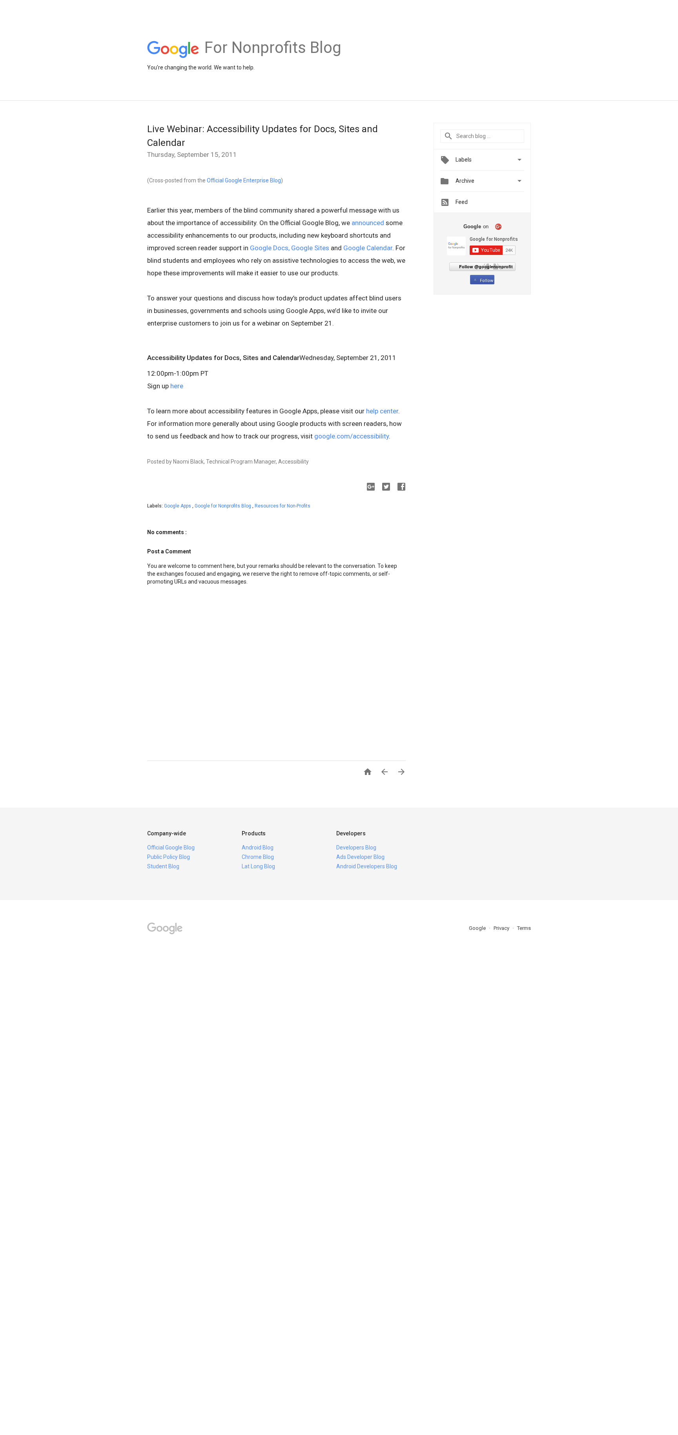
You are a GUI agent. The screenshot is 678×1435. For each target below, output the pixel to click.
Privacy (502, 928)
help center (382, 411)
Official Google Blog (171, 847)
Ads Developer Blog (360, 857)
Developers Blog (356, 847)
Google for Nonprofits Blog (223, 506)
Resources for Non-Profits (282, 506)
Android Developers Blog (366, 866)
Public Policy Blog (168, 857)
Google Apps (178, 506)
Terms (524, 928)
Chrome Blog (258, 857)
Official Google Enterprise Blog (244, 180)
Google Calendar (367, 248)
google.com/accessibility (351, 436)
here (176, 386)
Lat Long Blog (258, 866)
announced (368, 223)
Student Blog (163, 866)
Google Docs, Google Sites (289, 248)
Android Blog (257, 847)
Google (478, 928)
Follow (486, 280)
